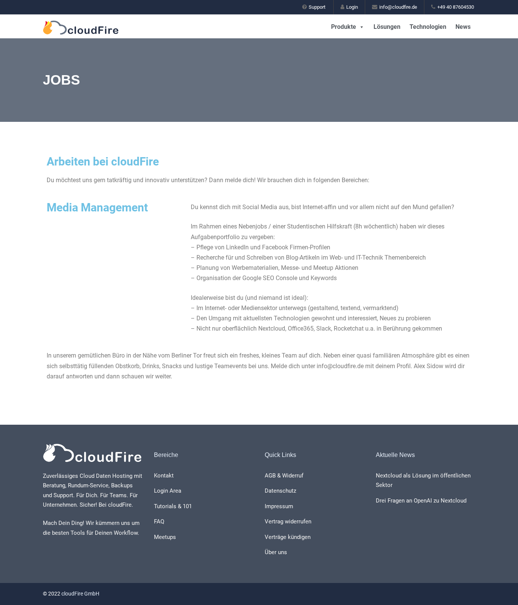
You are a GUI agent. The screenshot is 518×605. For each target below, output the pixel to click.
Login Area (167, 490)
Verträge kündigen (288, 537)
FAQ (159, 521)
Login (352, 7)
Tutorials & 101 (173, 506)
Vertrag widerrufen (288, 521)
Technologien (428, 26)
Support (317, 7)
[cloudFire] (93, 23)
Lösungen (387, 26)
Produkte (343, 26)
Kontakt (164, 475)
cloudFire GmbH (80, 594)
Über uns (276, 552)
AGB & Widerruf (284, 475)
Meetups (165, 537)
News (463, 26)
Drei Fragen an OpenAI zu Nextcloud (421, 500)
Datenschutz (280, 490)
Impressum (279, 506)
